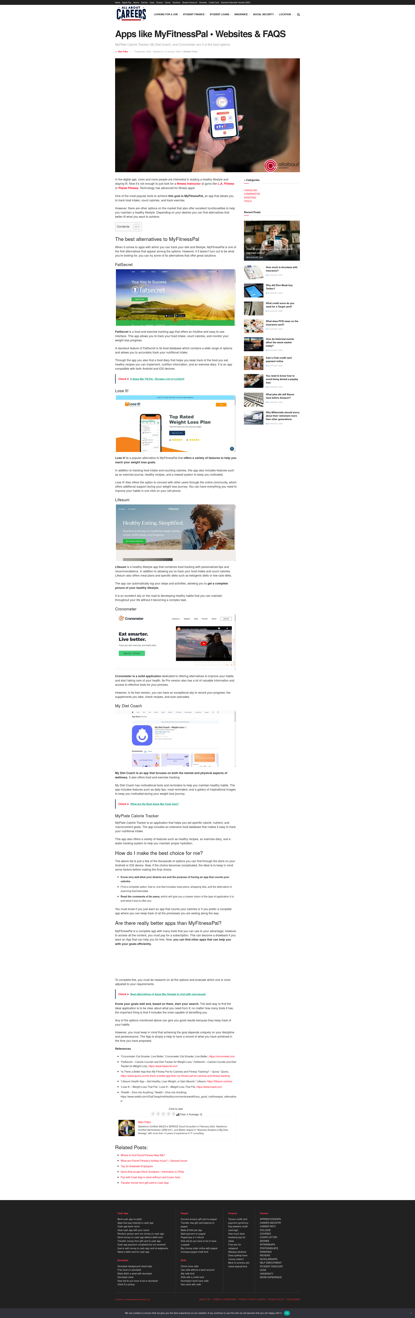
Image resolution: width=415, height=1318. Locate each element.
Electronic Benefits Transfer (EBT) (235, 2)
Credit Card (214, 2)
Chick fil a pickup (126, 1284)
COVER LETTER (268, 1237)
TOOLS (248, 201)
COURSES (265, 1233)
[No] (411, 1313)
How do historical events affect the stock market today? (280, 342)
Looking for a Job (166, 14)
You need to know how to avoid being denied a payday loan (282, 379)
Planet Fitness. (128, 188)
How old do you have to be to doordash (138, 1280)
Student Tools (190, 51)
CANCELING (250, 190)
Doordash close (126, 1277)
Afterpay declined (237, 1251)
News (117, 2)
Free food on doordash (129, 1269)
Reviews (203, 2)
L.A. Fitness (226, 183)
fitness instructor (188, 183)
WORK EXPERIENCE (271, 1277)
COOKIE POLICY (276, 1299)
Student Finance (193, 14)
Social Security (263, 14)
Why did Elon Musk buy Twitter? (279, 286)
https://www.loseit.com (209, 1087)
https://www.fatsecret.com (163, 1066)
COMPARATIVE (252, 193)
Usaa (152, 2)
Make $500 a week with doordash (135, 1273)
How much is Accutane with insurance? (281, 268)
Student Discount (189, 2)
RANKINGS (266, 1251)
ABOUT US (204, 1299)
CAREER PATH (267, 1226)
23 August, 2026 (255, 257)
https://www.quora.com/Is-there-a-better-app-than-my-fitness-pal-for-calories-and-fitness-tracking (175, 1076)
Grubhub (176, 2)
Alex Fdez (123, 51)
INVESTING (250, 197)
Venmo (136, 2)
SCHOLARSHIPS (268, 1259)
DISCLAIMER (293, 1299)
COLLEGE (265, 1230)
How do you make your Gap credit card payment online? (269, 251)
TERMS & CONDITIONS (224, 1299)
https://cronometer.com (222, 1056)
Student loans (219, 14)
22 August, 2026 (274, 350)
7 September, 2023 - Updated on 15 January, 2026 (156, 51)
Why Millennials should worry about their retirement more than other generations (282, 415)
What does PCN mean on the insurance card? (282, 322)
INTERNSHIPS (267, 1244)
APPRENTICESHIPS (270, 1219)
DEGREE (264, 1241)
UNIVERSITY (266, 1273)
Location (285, 14)
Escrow (144, 2)
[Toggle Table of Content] (134, 226)
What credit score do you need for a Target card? (280, 304)
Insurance (241, 14)
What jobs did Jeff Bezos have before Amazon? (280, 396)
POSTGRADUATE (269, 1248)
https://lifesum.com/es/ (219, 1081)
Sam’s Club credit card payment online (279, 359)
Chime (168, 2)
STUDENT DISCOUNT (271, 1266)
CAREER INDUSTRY (270, 1222)
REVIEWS (265, 1255)
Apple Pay (126, 2)
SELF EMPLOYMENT (271, 1262)
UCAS (263, 1270)
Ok (286, 1313)
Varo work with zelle (191, 1284)
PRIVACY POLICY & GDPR (252, 1299)
